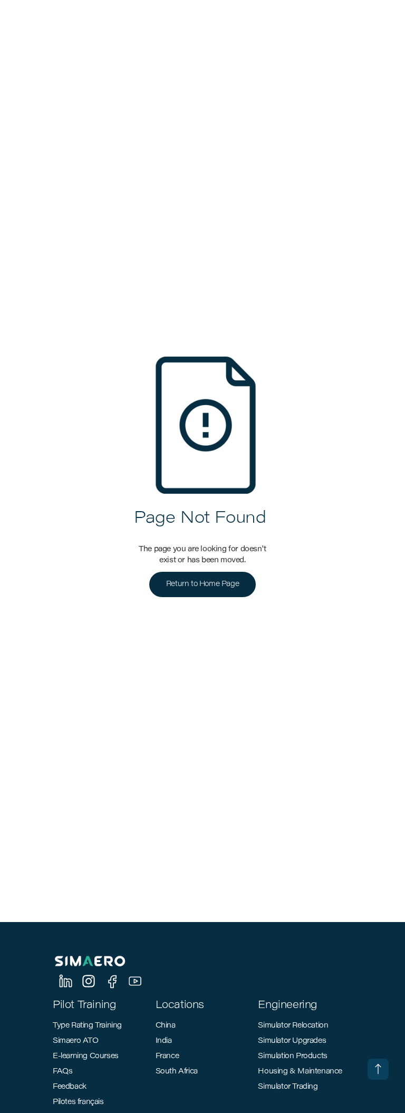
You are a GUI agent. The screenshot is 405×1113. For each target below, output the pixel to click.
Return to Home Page (202, 584)
